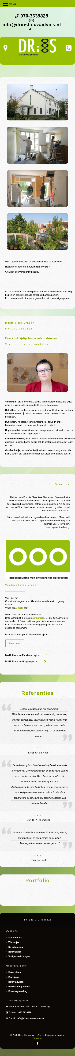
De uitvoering (15, 947)
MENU (12, 4)
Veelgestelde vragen (19, 956)
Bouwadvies (14, 951)
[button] (6, 3)
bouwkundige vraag (37, 266)
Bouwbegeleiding (17, 991)
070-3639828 (34, 16)
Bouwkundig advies (19, 986)
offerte (19, 608)
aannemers (38, 618)
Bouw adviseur (16, 982)
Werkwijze (13, 942)
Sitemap (37, 1038)
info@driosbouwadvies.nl (31, 24)
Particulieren (15, 972)
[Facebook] (30, 29)
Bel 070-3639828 (19, 328)
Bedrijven (13, 977)
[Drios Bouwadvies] (37, 47)
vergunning (25, 271)
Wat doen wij (15, 937)
